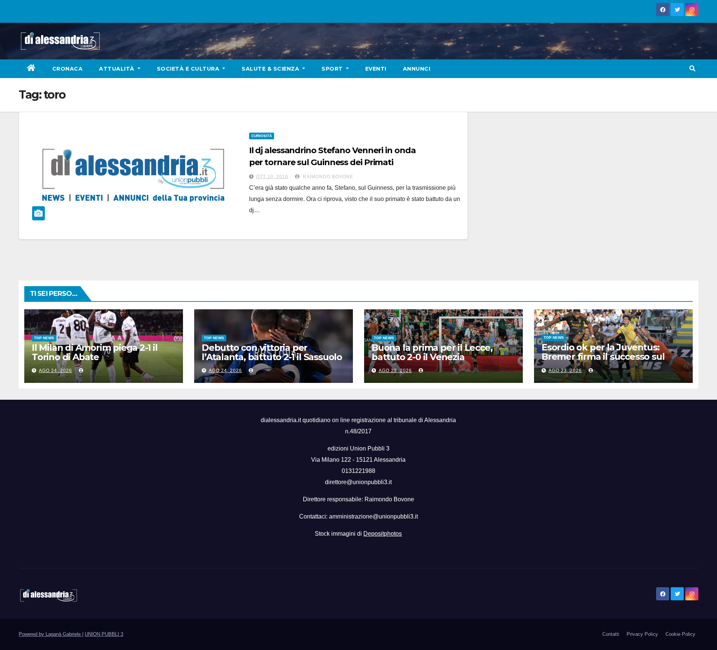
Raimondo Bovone (327, 176)
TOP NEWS (44, 338)
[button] (692, 68)
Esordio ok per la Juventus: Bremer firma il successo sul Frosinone (602, 356)
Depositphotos (382, 533)
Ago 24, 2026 (55, 370)
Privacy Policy (642, 634)
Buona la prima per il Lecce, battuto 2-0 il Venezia (432, 352)
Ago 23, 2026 (395, 370)
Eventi (376, 68)
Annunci (417, 68)
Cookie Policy (680, 634)
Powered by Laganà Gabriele (50, 634)
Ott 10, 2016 (272, 176)
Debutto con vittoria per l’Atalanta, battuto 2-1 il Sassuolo (272, 352)
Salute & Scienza (271, 68)
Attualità (117, 68)
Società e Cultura (189, 68)
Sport (333, 68)
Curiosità (261, 136)
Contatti (610, 634)
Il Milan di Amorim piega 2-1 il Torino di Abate (95, 352)
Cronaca (67, 68)
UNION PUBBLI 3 (104, 634)
